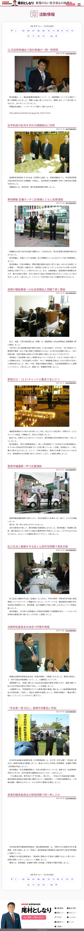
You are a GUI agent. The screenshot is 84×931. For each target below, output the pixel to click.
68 (38, 30)
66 (28, 30)
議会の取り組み (74, 908)
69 (44, 30)
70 (49, 30)
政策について (61, 913)
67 (33, 30)
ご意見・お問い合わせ (35, 917)
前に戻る (71, 4)
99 (51, 36)
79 (43, 36)
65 (23, 30)
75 (72, 30)
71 (54, 30)
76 (28, 36)
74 (67, 30)
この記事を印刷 (71, 53)
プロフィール (74, 913)
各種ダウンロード (61, 922)
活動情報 (59, 908)
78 (38, 36)
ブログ (59, 917)
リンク (71, 922)
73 (62, 30)
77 (33, 36)
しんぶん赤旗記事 (74, 917)
